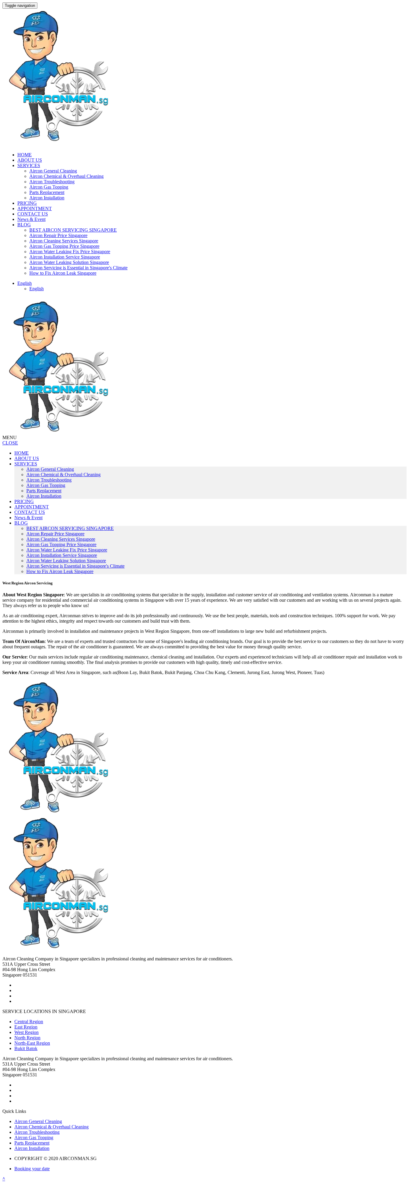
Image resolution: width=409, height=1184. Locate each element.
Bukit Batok (25, 1048)
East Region (25, 1026)
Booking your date (32, 1168)
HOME (24, 154)
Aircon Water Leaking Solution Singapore (69, 262)
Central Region (28, 1021)
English (36, 288)
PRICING (27, 203)
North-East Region (32, 1043)
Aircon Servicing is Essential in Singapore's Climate (78, 267)
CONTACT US (32, 213)
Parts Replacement (46, 192)
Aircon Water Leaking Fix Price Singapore (69, 251)
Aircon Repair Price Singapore (58, 235)
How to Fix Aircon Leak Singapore (62, 273)
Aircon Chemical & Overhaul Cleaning (66, 176)
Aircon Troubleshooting (52, 181)
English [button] (24, 283)
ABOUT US (29, 160)
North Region (27, 1037)
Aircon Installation (46, 197)
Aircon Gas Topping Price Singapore (64, 246)
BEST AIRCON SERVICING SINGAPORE (73, 230)
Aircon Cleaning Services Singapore (63, 240)
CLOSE (10, 442)
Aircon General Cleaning (53, 170)
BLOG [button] (24, 224)
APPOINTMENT (34, 208)
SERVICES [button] (28, 165)
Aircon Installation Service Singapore (64, 256)
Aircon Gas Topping (48, 187)
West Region (26, 1032)
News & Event (31, 219)
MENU (9, 437)
